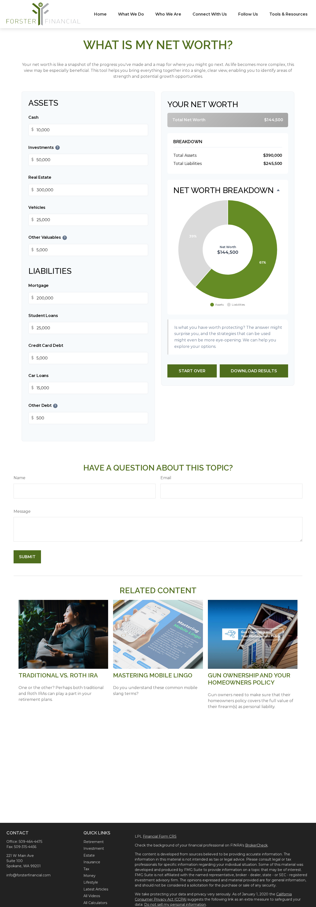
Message (22, 511)
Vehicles (36, 207)
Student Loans (43, 315)
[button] (100, 14)
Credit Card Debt (45, 345)
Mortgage (38, 285)
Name (19, 477)
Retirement (93, 842)
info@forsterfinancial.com (28, 875)
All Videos (91, 896)
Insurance (91, 862)
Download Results (254, 371)
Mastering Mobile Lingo (152, 675)
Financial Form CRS (160, 836)
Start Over (192, 371)
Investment (93, 848)
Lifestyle (90, 882)
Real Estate (39, 177)
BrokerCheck (256, 845)
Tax (86, 869)
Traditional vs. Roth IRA (58, 675)
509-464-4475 (30, 841)
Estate (89, 855)
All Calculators (95, 903)
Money (89, 875)
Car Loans (38, 375)
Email (165, 477)
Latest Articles (95, 889)
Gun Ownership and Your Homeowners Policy (249, 679)
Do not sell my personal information (175, 904)
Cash (33, 117)
